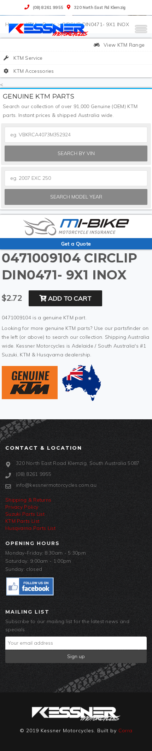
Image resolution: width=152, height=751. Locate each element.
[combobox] (76, 178)
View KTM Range (123, 45)
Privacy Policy (21, 507)
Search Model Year (76, 197)
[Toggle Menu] (141, 32)
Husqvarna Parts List (30, 528)
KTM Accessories (33, 71)
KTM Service (27, 58)
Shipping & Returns (28, 500)
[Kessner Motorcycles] (49, 29)
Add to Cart (69, 298)
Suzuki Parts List (25, 514)
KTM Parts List (22, 521)
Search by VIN (76, 153)
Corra (125, 730)
